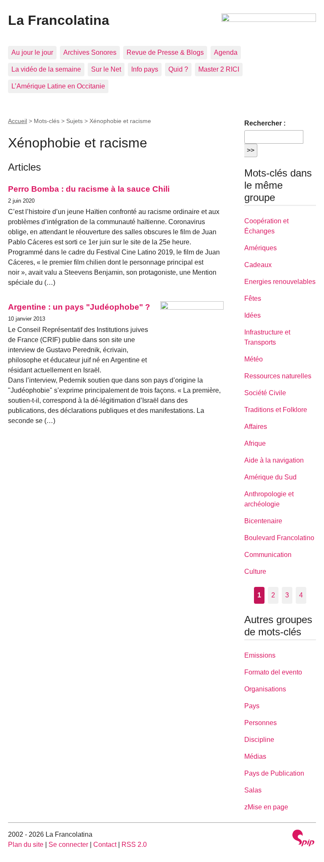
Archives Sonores (89, 52)
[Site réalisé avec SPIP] (303, 839)
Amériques (260, 248)
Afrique (255, 443)
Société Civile (265, 392)
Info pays (144, 69)
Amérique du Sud (270, 477)
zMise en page (266, 807)
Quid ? (178, 69)
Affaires (255, 426)
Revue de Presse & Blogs (165, 52)
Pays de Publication (274, 773)
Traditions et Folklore (275, 409)
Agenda (226, 52)
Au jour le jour (32, 52)
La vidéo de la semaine (46, 69)
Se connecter (68, 844)
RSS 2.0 (134, 844)
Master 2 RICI (218, 69)
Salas (253, 790)
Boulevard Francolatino (279, 537)
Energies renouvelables (280, 281)
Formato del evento (273, 672)
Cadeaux (258, 264)
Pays (251, 705)
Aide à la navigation (274, 460)
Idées (252, 315)
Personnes (260, 722)
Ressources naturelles (277, 376)
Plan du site (25, 844)
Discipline (259, 739)
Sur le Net (106, 69)
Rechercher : (265, 123)
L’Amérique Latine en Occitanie (58, 86)
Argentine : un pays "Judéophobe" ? (79, 307)
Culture (255, 571)
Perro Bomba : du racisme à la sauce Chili (89, 189)
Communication (268, 554)
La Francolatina (58, 20)
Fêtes (252, 298)
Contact (104, 844)
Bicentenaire (263, 521)
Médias (255, 756)
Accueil (17, 121)
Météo (253, 359)
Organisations (265, 689)
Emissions (259, 655)
